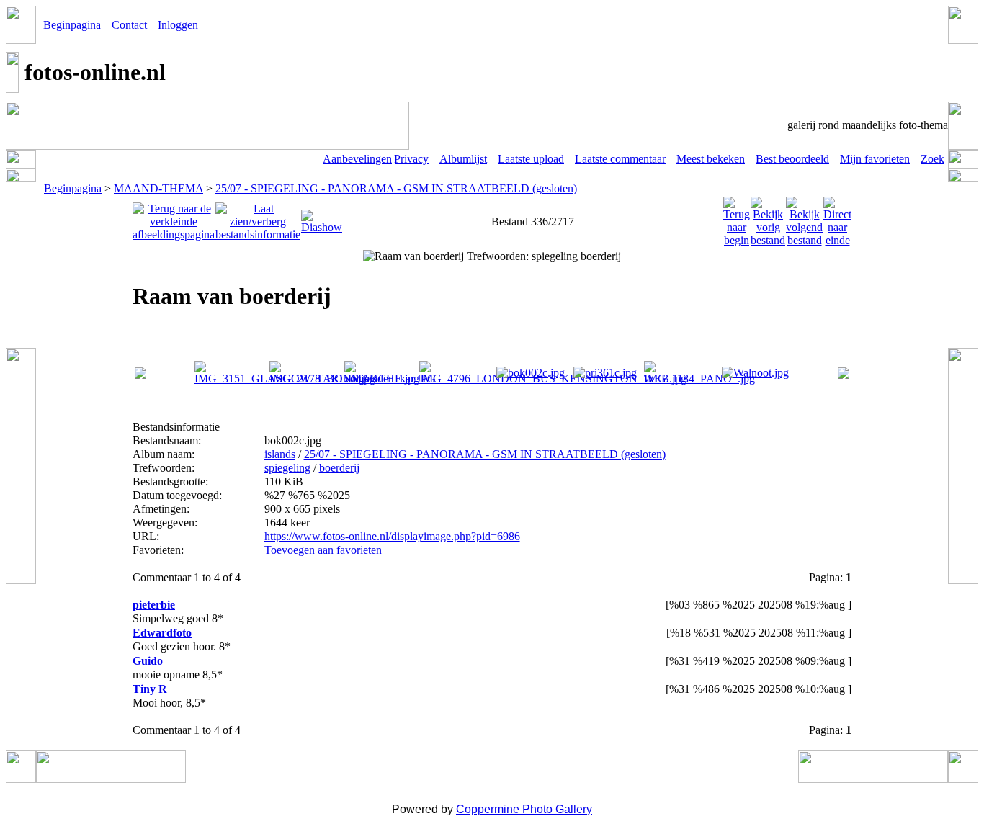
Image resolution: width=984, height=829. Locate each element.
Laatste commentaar (620, 159)
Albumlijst (463, 159)
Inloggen (178, 25)
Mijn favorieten (875, 159)
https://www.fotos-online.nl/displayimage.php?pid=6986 (392, 536)
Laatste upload (531, 159)
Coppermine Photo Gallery (524, 809)
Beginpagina (72, 25)
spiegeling (287, 468)
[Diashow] (321, 218)
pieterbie (154, 605)
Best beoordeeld (792, 159)
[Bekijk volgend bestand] (804, 218)
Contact (129, 25)
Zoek (932, 159)
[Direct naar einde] (837, 218)
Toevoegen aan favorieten (323, 550)
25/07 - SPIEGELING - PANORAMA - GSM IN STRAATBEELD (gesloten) (396, 188)
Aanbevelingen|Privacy (376, 159)
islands (279, 454)
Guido (148, 661)
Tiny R (150, 689)
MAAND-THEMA (158, 188)
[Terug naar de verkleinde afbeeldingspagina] (174, 218)
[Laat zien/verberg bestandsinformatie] (257, 218)
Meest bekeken (710, 159)
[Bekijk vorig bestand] (768, 218)
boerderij (339, 468)
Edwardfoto (162, 633)
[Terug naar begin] (736, 218)
